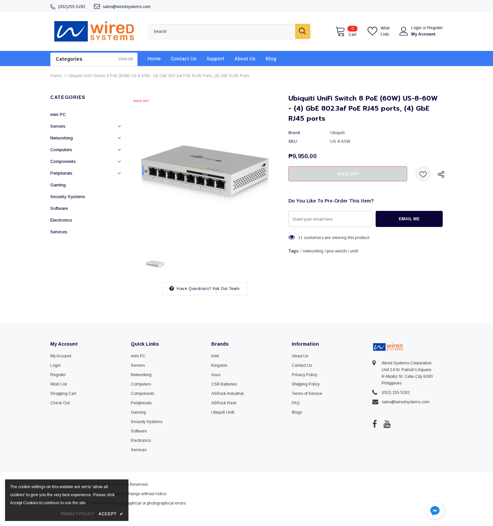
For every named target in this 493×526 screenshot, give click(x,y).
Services (58, 231)
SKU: (293, 141)
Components (63, 161)
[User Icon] (403, 31)
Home (56, 75)
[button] (435, 511)
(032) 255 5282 (396, 392)
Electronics (61, 220)
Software (59, 208)
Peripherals (61, 173)
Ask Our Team (226, 288)
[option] (204, 169)
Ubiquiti (337, 132)
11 (300, 237)
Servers (57, 126)
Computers (61, 149)
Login (417, 27)
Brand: (294, 132)
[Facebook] (374, 424)
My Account (423, 34)
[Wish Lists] (423, 173)
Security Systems (67, 196)
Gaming (58, 184)
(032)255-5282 (72, 6)
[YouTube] (387, 424)
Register (435, 27)
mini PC (58, 114)
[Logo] (94, 31)
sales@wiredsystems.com (127, 6)
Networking (61, 137)
